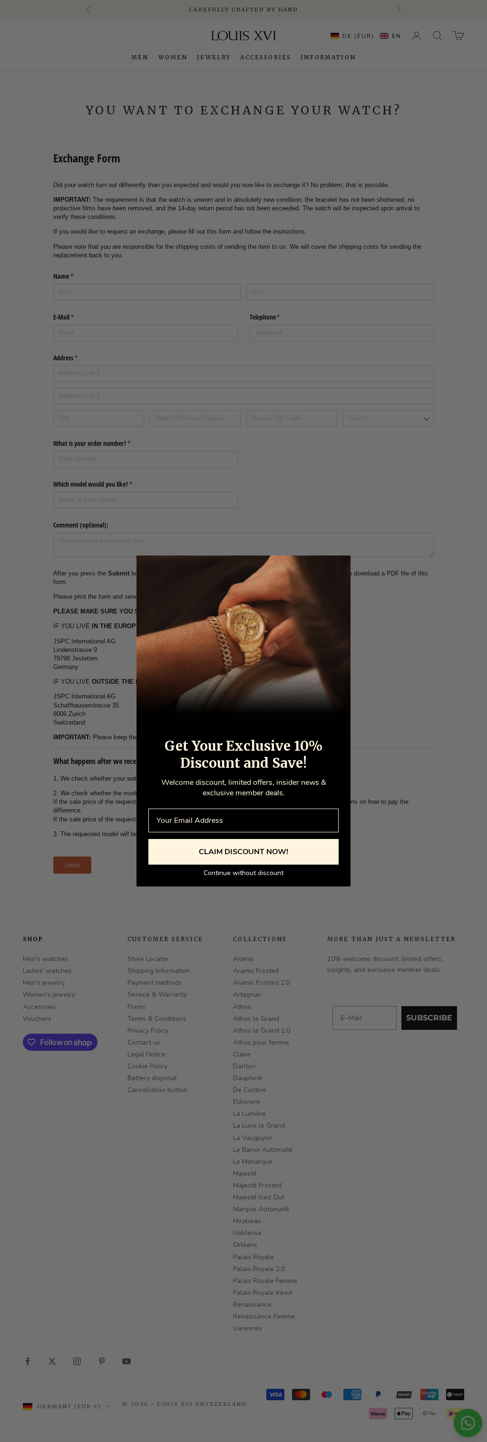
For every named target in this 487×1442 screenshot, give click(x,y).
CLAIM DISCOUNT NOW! (243, 852)
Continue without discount (243, 872)
